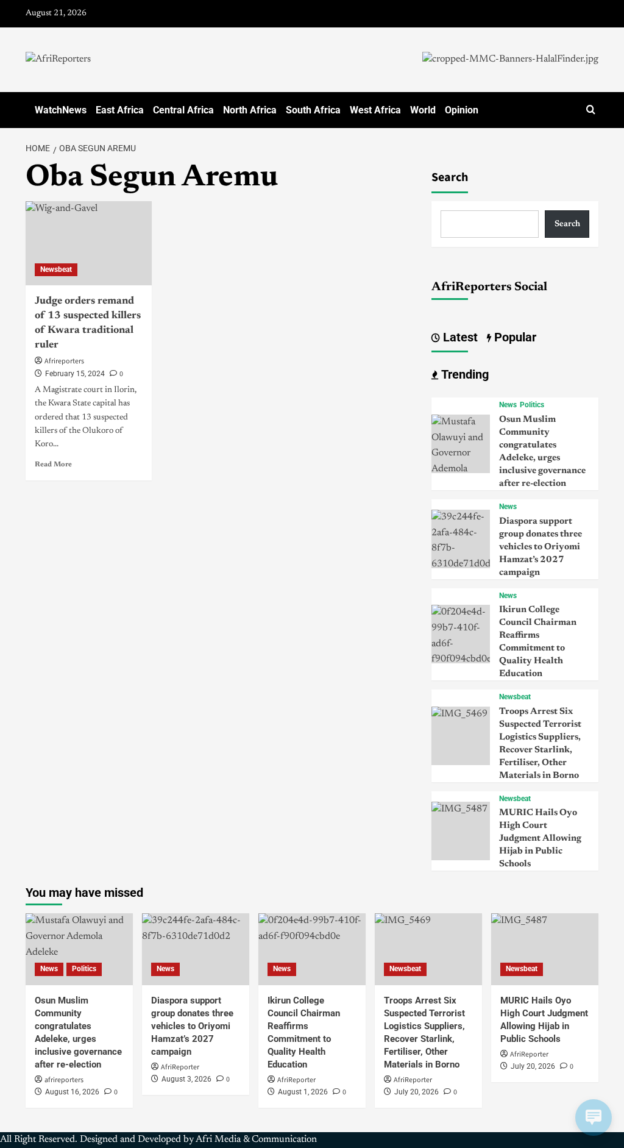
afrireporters (63, 1080)
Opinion (461, 110)
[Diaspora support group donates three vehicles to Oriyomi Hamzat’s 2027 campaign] (460, 541)
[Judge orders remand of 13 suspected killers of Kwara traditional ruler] (89, 243)
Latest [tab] (459, 337)
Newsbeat (56, 269)
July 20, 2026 (416, 1092)
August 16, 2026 (72, 1092)
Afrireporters (64, 361)
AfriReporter (180, 1067)
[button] (590, 110)
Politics (532, 405)
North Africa (250, 110)
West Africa (375, 110)
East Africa (120, 110)
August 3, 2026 (186, 1079)
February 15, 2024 (75, 373)
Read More (53, 464)
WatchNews (61, 110)
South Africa (313, 110)
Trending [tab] (463, 374)
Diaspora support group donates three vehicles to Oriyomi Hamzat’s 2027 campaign (540, 547)
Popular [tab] (513, 337)
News (508, 405)
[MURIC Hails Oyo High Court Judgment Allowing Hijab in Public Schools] (459, 809)
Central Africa (183, 110)
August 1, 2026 (303, 1092)
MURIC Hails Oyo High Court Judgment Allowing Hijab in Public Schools (540, 838)
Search (449, 177)
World (423, 110)
